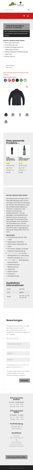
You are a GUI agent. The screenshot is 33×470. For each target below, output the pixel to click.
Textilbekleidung (12, 31)
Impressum (16, 435)
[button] (5, 80)
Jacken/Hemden (8, 33)
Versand (10, 67)
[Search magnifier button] (28, 9)
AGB (16, 440)
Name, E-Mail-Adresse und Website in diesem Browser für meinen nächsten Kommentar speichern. (17, 373)
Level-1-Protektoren (13, 253)
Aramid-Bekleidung (23, 31)
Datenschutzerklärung (22, 365)
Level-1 (9, 260)
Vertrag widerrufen (16, 457)
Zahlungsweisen (16, 442)
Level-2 (17, 260)
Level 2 (25, 258)
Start (5, 31)
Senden (24, 380)
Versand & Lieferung (16, 444)
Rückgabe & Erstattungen (16, 446)
